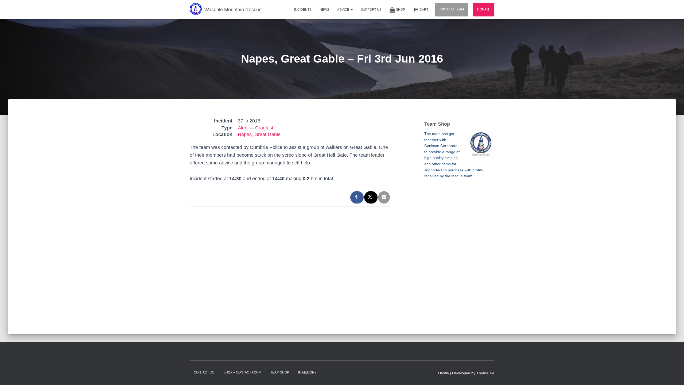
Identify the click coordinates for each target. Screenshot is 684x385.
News (324, 9)
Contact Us (204, 372)
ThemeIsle (485, 373)
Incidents (303, 9)
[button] (351, 9)
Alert (243, 127)
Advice (343, 9)
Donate (483, 9)
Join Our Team (451, 9)
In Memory (307, 372)
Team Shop (279, 372)
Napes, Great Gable (259, 134)
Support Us (371, 9)
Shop (400, 9)
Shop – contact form (242, 372)
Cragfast (264, 127)
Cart (423, 9)
